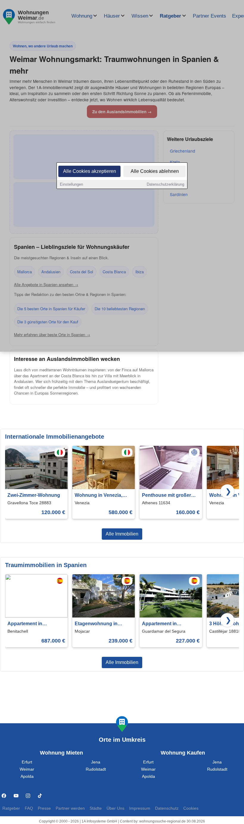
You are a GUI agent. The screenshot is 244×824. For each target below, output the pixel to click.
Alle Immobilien (122, 533)
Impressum (139, 808)
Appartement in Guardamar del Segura (167, 624)
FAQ (29, 808)
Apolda (27, 776)
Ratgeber (11, 808)
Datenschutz (167, 808)
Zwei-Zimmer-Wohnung (33, 495)
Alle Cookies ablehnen (155, 171)
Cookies (190, 808)
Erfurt (27, 762)
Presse (44, 808)
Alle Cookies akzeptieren (89, 171)
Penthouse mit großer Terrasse (166, 496)
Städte (96, 808)
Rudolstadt (96, 769)
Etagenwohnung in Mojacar (96, 624)
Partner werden (70, 808)
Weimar (27, 769)
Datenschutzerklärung (165, 184)
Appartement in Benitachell (24, 624)
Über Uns (115, 808)
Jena (95, 762)
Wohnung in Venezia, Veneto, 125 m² (98, 496)
